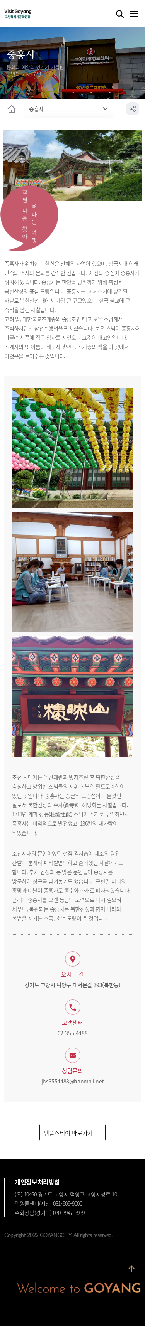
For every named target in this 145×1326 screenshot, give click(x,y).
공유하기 (132, 108)
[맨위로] (131, 1269)
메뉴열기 (134, 14)
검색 (120, 14)
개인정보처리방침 (37, 1182)
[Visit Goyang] (29, 14)
